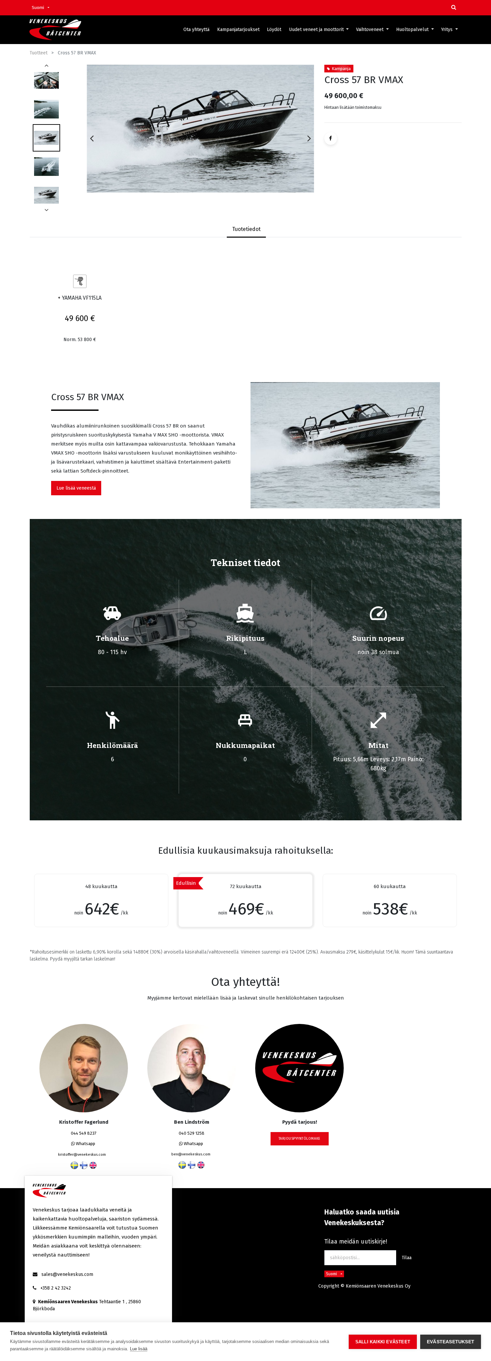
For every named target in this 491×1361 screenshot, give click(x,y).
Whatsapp (85, 1143)
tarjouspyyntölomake (300, 1138)
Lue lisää (138, 1348)
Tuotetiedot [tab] (246, 229)
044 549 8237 (84, 1133)
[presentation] (92, 138)
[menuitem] (196, 29)
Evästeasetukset (450, 1341)
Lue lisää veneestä (76, 488)
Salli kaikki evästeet (382, 1341)
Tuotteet (38, 53)
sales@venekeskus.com (67, 1274)
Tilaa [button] (407, 1258)
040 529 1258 (191, 1133)
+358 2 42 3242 (55, 1288)
